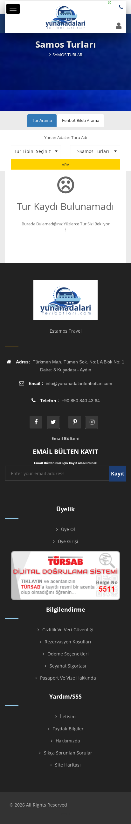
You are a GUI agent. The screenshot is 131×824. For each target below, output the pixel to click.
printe (74, 422)
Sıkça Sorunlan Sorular (68, 753)
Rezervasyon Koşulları (68, 642)
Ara (65, 165)
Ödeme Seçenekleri (68, 654)
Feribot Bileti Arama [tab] (80, 120)
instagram (92, 422)
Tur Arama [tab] (42, 120)
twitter (53, 422)
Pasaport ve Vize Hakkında (68, 678)
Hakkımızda (68, 741)
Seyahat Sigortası (68, 666)
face (36, 422)
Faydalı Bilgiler (68, 729)
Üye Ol (68, 529)
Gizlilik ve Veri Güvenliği (67, 630)
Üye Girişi (68, 541)
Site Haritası (68, 765)
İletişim (68, 717)
